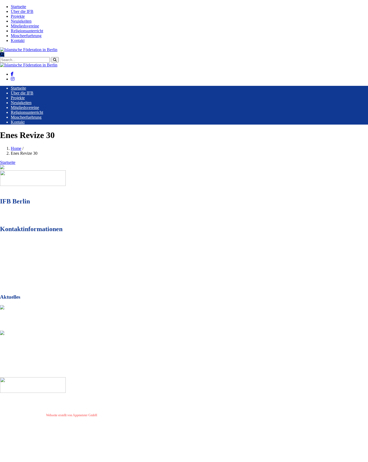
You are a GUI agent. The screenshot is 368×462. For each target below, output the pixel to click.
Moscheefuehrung (26, 35)
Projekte (18, 16)
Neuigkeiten (21, 21)
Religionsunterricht (27, 31)
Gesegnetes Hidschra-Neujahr (32, 364)
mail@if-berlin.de (30, 268)
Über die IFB (22, 11)
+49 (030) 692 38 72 (32, 258)
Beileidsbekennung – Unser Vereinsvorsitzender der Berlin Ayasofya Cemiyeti (85, 343)
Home (16, 148)
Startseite (18, 6)
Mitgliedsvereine (25, 26)
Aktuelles (8, 328)
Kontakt (18, 40)
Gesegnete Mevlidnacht (25, 318)
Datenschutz (123, 415)
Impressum (106, 415)
